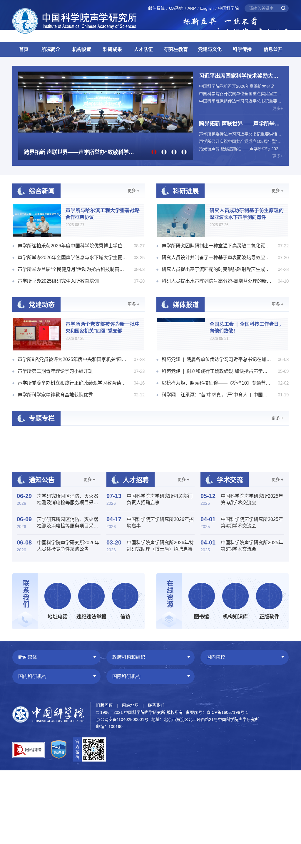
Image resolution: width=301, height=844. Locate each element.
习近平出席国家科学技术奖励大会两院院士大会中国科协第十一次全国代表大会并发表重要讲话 (238, 76)
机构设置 (81, 49)
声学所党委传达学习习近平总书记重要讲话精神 (241, 134)
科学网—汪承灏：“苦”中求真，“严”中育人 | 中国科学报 (217, 394)
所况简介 (50, 49)
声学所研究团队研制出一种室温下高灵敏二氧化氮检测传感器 (217, 245)
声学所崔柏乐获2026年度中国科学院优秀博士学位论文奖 (73, 245)
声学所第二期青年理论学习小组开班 (55, 371)
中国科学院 (228, 8)
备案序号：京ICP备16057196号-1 (217, 712)
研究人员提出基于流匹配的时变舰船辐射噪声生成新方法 (217, 269)
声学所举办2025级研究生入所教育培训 (58, 281)
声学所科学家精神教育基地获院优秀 (55, 394)
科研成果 (112, 49)
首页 (24, 49)
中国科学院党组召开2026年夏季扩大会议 (236, 86)
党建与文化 (210, 49)
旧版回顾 (104, 705)
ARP (192, 8)
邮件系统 (156, 8)
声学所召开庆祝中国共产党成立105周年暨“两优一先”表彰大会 (241, 141)
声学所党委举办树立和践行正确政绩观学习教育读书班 (73, 382)
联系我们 (156, 705)
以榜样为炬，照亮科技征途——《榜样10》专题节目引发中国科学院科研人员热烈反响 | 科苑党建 (217, 382)
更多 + (133, 190)
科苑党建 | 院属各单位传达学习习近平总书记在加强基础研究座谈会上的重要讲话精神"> (217, 359)
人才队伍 (143, 49)
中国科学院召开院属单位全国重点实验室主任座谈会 (241, 93)
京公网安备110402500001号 (122, 719)
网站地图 (130, 705)
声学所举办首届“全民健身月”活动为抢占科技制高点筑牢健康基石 (73, 269)
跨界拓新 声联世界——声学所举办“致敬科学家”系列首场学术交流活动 (239, 124)
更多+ (277, 108)
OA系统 (176, 8)
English (207, 8)
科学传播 (242, 49)
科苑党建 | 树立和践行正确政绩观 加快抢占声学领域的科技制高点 (217, 371)
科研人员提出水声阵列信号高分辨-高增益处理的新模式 (217, 281)
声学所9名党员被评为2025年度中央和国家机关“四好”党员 (73, 359)
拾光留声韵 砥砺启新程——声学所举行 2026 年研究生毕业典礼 (241, 148)
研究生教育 (176, 49)
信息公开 (273, 49)
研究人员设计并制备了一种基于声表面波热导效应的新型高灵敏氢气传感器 (217, 257)
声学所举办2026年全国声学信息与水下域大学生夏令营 (73, 257)
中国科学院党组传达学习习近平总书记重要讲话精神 (241, 101)
